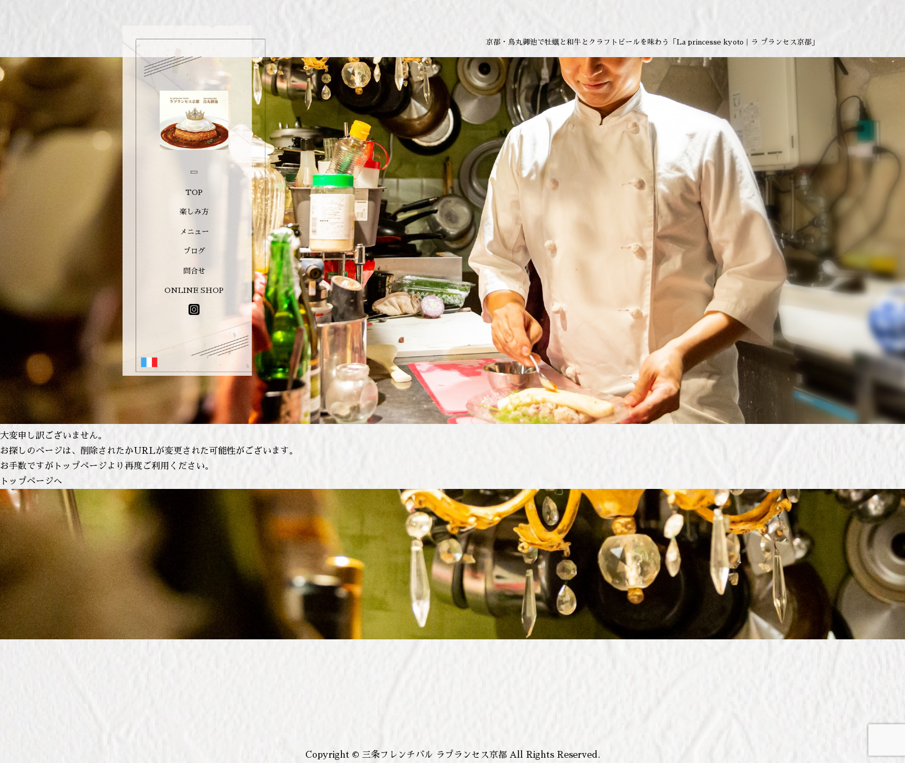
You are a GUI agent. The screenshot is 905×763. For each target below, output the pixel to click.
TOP (194, 192)
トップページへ (31, 481)
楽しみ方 (194, 211)
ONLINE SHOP (194, 290)
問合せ (194, 271)
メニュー (194, 231)
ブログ (194, 251)
